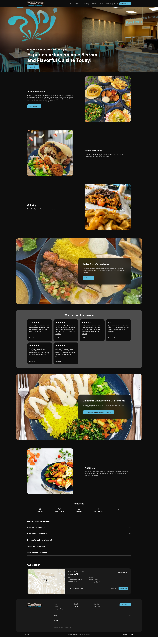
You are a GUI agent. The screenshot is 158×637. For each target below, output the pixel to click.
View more (58, 333)
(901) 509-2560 (93, 580)
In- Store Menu (58, 609)
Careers (101, 4)
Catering (77, 4)
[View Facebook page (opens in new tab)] (26, 635)
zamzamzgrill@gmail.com (96, 582)
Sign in (116, 4)
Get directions (122, 572)
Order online (123, 588)
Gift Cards (97, 606)
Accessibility (68, 627)
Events (94, 4)
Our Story (86, 4)
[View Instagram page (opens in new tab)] (28, 635)
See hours (113, 588)
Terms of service (58, 627)
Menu (70, 4)
